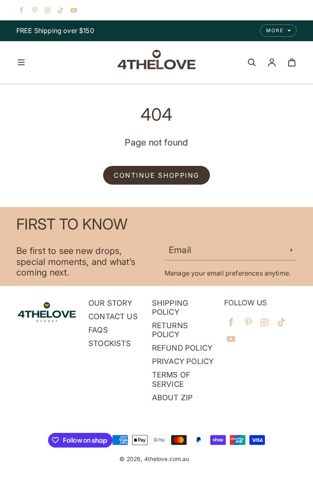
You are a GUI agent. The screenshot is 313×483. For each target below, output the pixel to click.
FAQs (98, 329)
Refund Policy (182, 347)
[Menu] (21, 62)
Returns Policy (170, 330)
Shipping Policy (170, 307)
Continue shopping (157, 175)
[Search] (252, 62)
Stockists (109, 343)
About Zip (172, 397)
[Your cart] (292, 62)
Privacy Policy (183, 361)
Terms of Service (171, 379)
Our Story (110, 302)
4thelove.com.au (167, 459)
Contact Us (113, 316)
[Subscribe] (291, 250)
